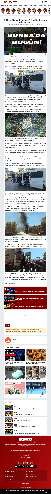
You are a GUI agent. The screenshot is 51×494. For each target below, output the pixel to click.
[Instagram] (26, 463)
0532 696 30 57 (26, 455)
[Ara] (44, 2)
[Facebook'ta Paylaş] (5, 54)
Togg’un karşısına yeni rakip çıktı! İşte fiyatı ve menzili (28, 408)
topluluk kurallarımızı (17, 329)
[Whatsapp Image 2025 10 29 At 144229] (25, 224)
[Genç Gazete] (10, 2)
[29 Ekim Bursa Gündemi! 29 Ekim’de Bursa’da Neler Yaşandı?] (25, 40)
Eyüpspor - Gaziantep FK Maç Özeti (24, 420)
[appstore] (19, 466)
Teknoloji (40, 5)
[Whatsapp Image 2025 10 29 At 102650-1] (25, 179)
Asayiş (20, 5)
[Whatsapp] (30, 463)
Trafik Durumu (9, 474)
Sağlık (35, 5)
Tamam (46, 492)
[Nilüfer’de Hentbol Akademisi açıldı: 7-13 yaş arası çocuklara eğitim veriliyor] (36, 387)
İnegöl (6, 5)
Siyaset (30, 5)
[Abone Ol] (45, 54)
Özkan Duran (8, 56)
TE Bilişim (29, 487)
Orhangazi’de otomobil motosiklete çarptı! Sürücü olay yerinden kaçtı (14, 379)
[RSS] (32, 463)
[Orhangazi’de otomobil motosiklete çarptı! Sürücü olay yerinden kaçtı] (15, 371)
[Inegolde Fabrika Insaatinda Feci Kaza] (25, 260)
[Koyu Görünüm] (42, 2)
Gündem (25, 5)
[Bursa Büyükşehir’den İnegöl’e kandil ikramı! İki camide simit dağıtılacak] (36, 355)
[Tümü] (45, 402)
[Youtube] (28, 463)
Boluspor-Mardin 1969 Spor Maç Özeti (24, 426)
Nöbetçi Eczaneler (10, 471)
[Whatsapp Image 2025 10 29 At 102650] (25, 82)
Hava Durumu (30, 471)
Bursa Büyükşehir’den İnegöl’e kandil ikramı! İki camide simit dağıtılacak (36, 363)
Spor (10, 5)
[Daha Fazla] (12, 54)
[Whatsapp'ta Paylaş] (10, 54)
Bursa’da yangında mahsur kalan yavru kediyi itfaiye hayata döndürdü (34, 379)
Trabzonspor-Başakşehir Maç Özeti (24, 414)
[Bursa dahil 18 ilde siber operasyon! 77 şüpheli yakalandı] (15, 355)
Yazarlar (15, 5)
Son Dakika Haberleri (31, 476)
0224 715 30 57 (26, 452)
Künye (27, 483)
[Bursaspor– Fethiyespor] (25, 125)
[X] (21, 463)
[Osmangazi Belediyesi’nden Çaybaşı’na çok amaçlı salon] (15, 387)
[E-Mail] (13, 342)
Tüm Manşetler (9, 476)
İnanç (45, 5)
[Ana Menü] (46, 2)
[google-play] (31, 466)
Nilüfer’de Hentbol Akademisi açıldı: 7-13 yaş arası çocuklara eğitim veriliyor (35, 395)
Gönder (7, 325)
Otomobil (16, 406)
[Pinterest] (23, 463)
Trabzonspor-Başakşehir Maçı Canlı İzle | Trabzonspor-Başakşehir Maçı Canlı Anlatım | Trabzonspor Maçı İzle (28, 432)
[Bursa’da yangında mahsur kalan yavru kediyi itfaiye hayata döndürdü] (36, 371)
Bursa (2, 5)
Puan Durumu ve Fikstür (32, 474)
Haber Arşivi (9, 479)
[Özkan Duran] (8, 340)
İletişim (23, 483)
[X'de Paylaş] (7, 54)
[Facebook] (19, 463)
